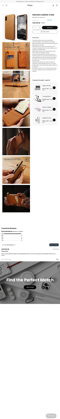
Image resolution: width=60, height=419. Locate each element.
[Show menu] (3, 5)
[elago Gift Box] (38, 87)
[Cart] (57, 5)
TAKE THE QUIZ (30, 287)
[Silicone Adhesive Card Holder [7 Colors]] (38, 109)
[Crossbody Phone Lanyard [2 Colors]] (38, 98)
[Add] (54, 87)
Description (35, 37)
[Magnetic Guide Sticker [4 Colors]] (38, 120)
